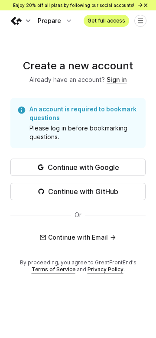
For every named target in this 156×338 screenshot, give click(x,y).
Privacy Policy (106, 269)
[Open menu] (140, 21)
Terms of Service (53, 269)
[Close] (145, 5)
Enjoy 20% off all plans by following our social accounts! (74, 5)
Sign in (117, 79)
